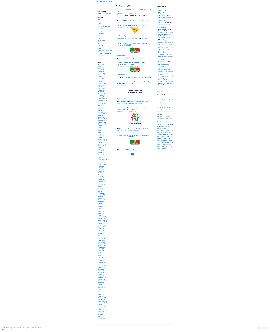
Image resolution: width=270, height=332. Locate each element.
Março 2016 (101, 276)
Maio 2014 (101, 313)
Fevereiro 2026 (102, 75)
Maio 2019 (101, 211)
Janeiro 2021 (101, 178)
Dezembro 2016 (102, 260)
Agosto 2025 (101, 85)
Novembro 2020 (102, 181)
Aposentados (140, 101)
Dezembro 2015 (102, 281)
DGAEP (100, 35)
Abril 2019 (101, 213)
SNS (166, 146)
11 (157, 102)
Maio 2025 (101, 90)
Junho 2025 (101, 88)
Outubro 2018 (101, 223)
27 (162, 107)
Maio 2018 (101, 232)
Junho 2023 (101, 129)
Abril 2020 (101, 193)
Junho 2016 (101, 270)
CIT (134, 77)
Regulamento (167, 144)
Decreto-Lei (138, 77)
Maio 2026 (101, 70)
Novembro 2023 (102, 120)
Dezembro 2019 (102, 200)
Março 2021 (101, 174)
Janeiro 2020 (101, 198)
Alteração (159, 118)
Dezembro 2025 (102, 78)
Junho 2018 (101, 230)
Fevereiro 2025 (102, 95)
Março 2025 (101, 93)
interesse (142, 149)
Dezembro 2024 (102, 98)
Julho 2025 (101, 86)
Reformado (139, 103)
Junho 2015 (101, 291)
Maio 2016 (101, 272)
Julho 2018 (101, 228)
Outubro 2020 (102, 183)
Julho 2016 (101, 269)
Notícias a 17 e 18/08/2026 (165, 76)
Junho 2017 (101, 250)
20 (162, 105)
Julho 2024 (101, 107)
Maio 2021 (101, 171)
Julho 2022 (101, 147)
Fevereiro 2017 (102, 257)
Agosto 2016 (101, 267)
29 (167, 107)
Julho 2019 (101, 208)
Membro (130, 130)
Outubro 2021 (101, 162)
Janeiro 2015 (101, 299)
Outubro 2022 (102, 142)
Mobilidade (164, 140)
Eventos (100, 43)
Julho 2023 (101, 127)
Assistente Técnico (161, 120)
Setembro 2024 (102, 103)
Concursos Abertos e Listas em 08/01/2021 (131, 25)
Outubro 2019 (101, 203)
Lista (149, 38)
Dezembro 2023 (102, 119)
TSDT (171, 146)
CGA (126, 103)
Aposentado (133, 101)
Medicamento (159, 140)
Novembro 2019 (102, 201)
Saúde (141, 58)
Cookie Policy (28, 329)
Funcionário (136, 149)
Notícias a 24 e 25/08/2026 (165, 37)
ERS (99, 41)
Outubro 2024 (102, 102)
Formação (100, 45)
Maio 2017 (101, 252)
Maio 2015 (101, 292)
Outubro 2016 (101, 264)
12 (160, 102)
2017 (158, 116)
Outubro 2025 (102, 81)
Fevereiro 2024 (102, 115)
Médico (169, 140)
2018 (160, 116)
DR (99, 38)
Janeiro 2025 (101, 97)
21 (164, 105)
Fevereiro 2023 (102, 135)
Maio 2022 (101, 151)
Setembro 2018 (102, 225)
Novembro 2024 (102, 100)
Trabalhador (148, 77)
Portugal (158, 144)
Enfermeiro (160, 130)
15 (167, 102)
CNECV (100, 31)
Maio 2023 (101, 130)
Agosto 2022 (101, 146)
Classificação (160, 121)
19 (160, 105)
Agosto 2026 (101, 64)
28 (165, 107)
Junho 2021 (101, 169)
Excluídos (167, 130)
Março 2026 (101, 73)
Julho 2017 (101, 249)
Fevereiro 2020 (102, 196)
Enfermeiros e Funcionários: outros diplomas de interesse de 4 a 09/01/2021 (133, 136)
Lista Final (160, 138)
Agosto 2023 (101, 125)
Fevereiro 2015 (102, 298)
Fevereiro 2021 (102, 176)
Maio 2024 (101, 110)
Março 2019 (101, 215)
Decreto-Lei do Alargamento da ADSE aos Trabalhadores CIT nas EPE (131, 63)
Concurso (144, 38)
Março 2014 (101, 316)
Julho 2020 (101, 188)
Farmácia (171, 130)
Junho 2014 (101, 311)
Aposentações (102, 25)
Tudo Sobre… (101, 57)
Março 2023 (101, 134)
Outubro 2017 (101, 243)
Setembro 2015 (102, 286)
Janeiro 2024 (101, 117)
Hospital (166, 132)
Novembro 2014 (102, 303)
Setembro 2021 (102, 164)
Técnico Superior (161, 148)
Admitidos (166, 116)
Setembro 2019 (102, 205)
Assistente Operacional (166, 118)
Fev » (162, 110)
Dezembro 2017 (102, 240)
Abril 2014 (101, 314)
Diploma (130, 149)
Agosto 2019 (101, 206)
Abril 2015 (101, 294)
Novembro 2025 (102, 80)
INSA (99, 48)
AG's (99, 23)
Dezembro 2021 (102, 159)
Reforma (133, 103)
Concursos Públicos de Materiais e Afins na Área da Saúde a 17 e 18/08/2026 (165, 81)
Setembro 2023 (102, 124)
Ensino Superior (102, 40)
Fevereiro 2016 (102, 277)
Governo (163, 132)
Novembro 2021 (102, 161)
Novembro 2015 (102, 282)
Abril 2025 (101, 92)
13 (162, 102)
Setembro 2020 (102, 184)
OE (99, 52)
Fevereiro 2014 (102, 318)
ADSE (123, 77)
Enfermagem (164, 128)
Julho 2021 (101, 167)
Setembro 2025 (102, 83)
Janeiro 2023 (101, 137)
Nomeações (136, 130)
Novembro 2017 (102, 242)
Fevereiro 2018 (102, 237)
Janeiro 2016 (101, 279)
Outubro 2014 (101, 304)
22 (167, 105)
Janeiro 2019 (101, 218)
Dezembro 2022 (102, 139)
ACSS (99, 21)
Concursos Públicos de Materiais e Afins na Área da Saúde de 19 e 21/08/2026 (165, 71)
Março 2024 (101, 113)
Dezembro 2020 (102, 179)
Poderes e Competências (105, 53)
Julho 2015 (101, 289)
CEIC (137, 129)
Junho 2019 (101, 210)
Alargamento (129, 77)
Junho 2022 (101, 149)
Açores (166, 120)
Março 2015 (101, 296)
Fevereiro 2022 (102, 156)
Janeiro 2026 (101, 76)
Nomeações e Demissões (105, 50)
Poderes (171, 142)
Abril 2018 (101, 233)
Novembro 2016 (102, 262)
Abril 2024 (101, 112)
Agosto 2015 (101, 287)
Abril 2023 (101, 132)
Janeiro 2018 (101, 238)
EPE (143, 77)
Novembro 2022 (102, 140)
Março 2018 (101, 235)
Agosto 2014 (101, 308)
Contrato (164, 126)
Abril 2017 (101, 254)
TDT (169, 146)
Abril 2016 (101, 274)
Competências (166, 121)
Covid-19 (128, 20)
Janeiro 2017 (101, 259)
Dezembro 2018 (102, 220)
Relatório (158, 146)
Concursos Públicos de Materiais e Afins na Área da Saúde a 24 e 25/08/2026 (165, 42)
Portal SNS (101, 55)
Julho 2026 (101, 66)
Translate (108, 13)
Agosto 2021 (101, 166)
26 (160, 107)
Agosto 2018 (101, 227)
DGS (99, 36)
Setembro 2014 (102, 306)
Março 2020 (101, 195)
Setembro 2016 (102, 265)
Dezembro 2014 (102, 301)
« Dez (158, 110)
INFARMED (159, 134)
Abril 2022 (101, 152)
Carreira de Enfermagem (104, 30)
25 (158, 107)
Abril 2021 (101, 173)
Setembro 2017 (102, 245)
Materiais (136, 58)
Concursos (101, 33)
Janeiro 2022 (101, 157)
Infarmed (100, 47)
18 (158, 105)
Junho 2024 (101, 108)
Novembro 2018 (102, 222)
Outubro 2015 (101, 284)
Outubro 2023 (102, 122)
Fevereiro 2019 (102, 216)
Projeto (161, 144)
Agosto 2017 (101, 247)
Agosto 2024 (101, 105)
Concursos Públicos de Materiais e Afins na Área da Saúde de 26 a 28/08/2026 (165, 32)
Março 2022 (101, 154)
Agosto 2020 (101, 186)
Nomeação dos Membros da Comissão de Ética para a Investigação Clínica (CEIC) (135, 108)
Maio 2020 (101, 191)
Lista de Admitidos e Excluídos (163, 136)
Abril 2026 (101, 71)
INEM (170, 132)
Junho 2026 (101, 68)
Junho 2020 (101, 189)
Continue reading (122, 18)
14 (165, 102)
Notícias (139, 20)
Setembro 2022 (102, 144)
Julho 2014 (101, 309)
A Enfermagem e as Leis (104, 1)
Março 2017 (101, 255)
